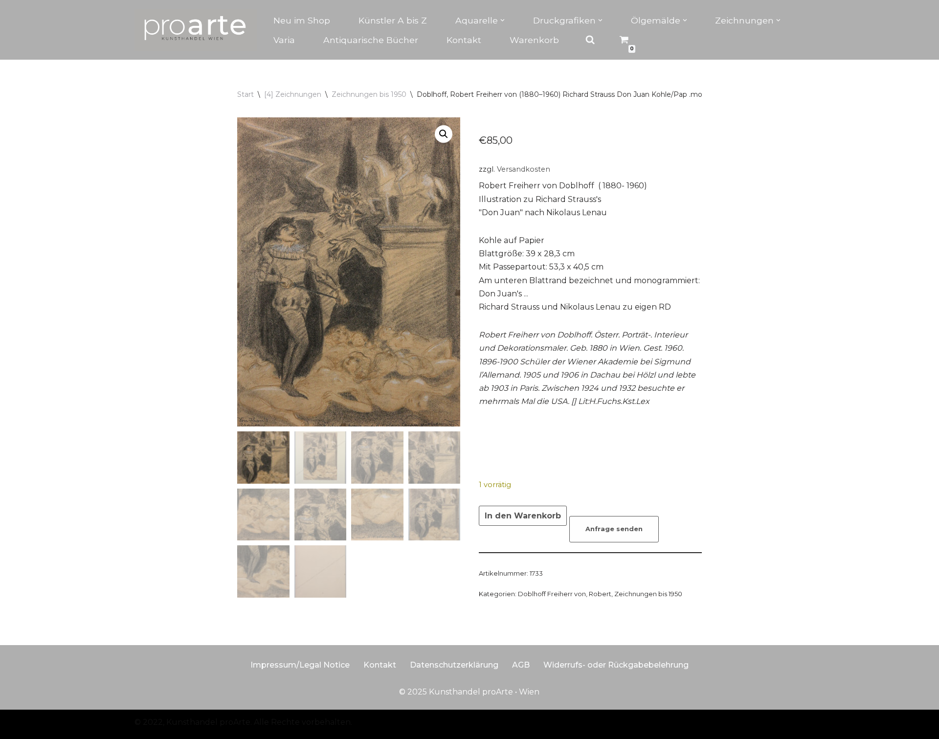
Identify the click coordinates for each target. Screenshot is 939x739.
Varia (284, 40)
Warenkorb (534, 40)
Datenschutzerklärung (454, 665)
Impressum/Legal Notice (300, 665)
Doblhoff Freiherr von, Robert (564, 594)
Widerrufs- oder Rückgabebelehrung (616, 665)
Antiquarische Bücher (370, 40)
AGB (521, 665)
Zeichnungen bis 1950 (369, 94)
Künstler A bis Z (392, 20)
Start (245, 94)
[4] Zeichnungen (292, 94)
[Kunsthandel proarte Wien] (195, 30)
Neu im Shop (301, 20)
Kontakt (464, 40)
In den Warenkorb (523, 515)
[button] (502, 20)
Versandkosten (523, 169)
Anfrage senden (614, 529)
